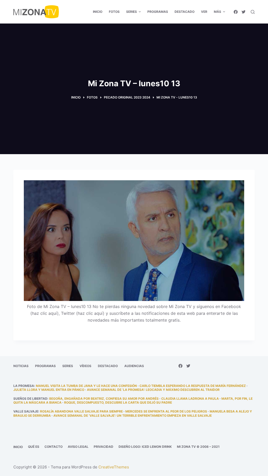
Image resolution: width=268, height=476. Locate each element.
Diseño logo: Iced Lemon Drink (145, 447)
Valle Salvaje (25, 411)
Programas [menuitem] (157, 12)
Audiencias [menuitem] (134, 366)
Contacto (53, 447)
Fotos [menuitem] (114, 12)
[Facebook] (236, 12)
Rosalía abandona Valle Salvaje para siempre (81, 411)
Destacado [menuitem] (184, 12)
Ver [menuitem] (204, 12)
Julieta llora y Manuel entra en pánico (48, 390)
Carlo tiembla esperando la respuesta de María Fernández (192, 386)
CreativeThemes (113, 467)
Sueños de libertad (30, 398)
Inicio (18, 447)
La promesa (23, 386)
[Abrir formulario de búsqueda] (253, 12)
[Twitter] (243, 12)
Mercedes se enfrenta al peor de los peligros (166, 411)
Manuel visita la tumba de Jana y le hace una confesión (86, 386)
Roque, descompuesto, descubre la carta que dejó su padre (118, 402)
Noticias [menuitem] (21, 366)
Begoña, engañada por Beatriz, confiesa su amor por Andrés (104, 398)
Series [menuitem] (131, 12)
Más (217, 12)
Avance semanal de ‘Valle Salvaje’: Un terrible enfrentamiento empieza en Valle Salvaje (132, 415)
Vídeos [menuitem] (85, 366)
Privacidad (103, 447)
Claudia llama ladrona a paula (190, 398)
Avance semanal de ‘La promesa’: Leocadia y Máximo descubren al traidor (153, 390)
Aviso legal (78, 447)
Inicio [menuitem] (97, 12)
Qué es (33, 447)
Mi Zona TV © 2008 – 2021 (198, 447)
